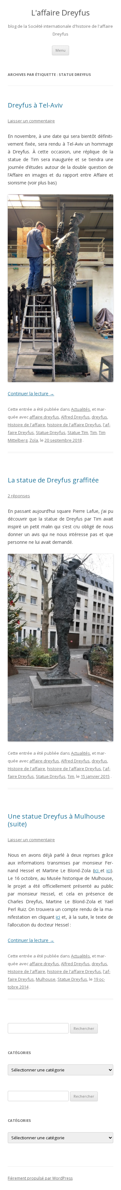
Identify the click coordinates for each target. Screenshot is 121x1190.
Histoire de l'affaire (26, 425)
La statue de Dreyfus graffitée (53, 480)
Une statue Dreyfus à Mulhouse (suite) (56, 820)
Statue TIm (77, 432)
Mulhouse (45, 979)
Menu (60, 50)
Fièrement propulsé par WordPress (40, 1178)
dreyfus (99, 417)
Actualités (80, 409)
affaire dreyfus (44, 417)
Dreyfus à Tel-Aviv (35, 105)
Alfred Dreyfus (75, 417)
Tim (93, 432)
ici (97, 870)
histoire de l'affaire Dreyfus (74, 425)
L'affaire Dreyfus (60, 13)
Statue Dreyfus (51, 432)
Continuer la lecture (31, 393)
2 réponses (19, 496)
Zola (33, 440)
